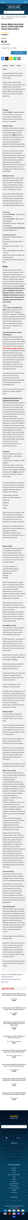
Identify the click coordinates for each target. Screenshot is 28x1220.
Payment (19, 65)
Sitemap (14, 1190)
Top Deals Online (18, 1206)
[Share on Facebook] (2, 58)
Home (2, 17)
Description (5, 65)
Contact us (14, 1192)
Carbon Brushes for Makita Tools (11, 979)
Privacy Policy (19, 1135)
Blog (14, 1172)
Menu (3, 2)
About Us (14, 1168)
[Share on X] (6, 58)
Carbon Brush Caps (7, 977)
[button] (5, 33)
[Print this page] (19, 58)
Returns (5, 69)
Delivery (12, 65)
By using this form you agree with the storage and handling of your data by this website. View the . (14, 1132)
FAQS (14, 1177)
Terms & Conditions (14, 1188)
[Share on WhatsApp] (15, 58)
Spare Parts (4, 982)
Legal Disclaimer (14, 1183)
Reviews (14, 1170)
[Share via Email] (11, 58)
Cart (25, 2)
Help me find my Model (14, 1174)
